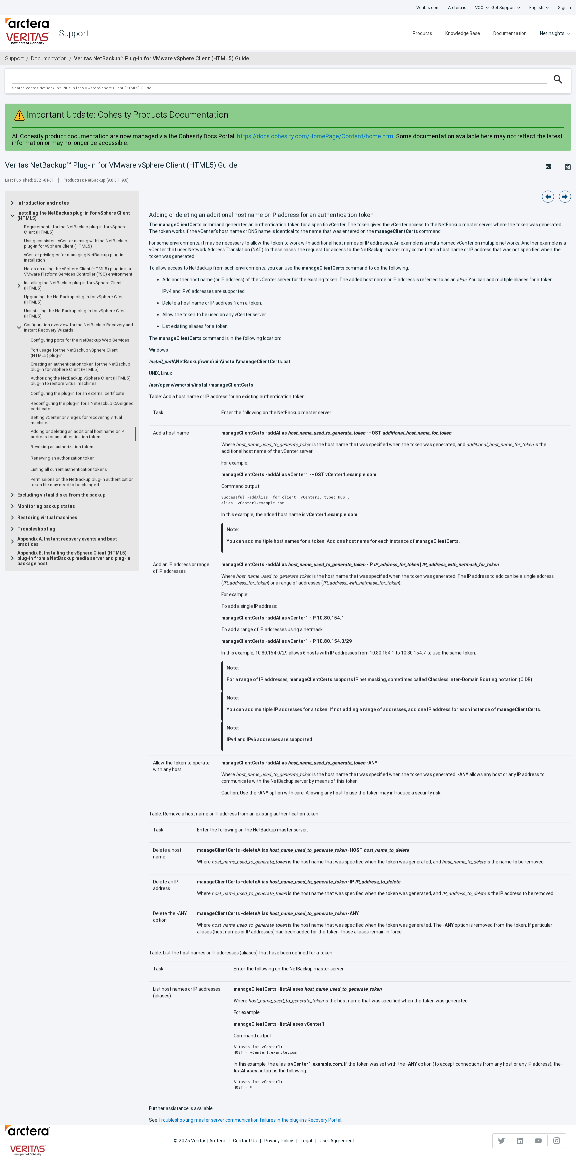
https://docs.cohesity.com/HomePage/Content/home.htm (315, 136)
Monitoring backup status (46, 506)
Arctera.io (457, 7)
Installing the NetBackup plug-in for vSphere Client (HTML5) (73, 215)
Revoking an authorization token (62, 447)
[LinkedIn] (520, 1140)
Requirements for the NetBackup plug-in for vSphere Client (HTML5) (75, 229)
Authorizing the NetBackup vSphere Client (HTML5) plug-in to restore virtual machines (81, 381)
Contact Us (245, 1140)
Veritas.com (428, 7)
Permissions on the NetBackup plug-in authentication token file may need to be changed (82, 482)
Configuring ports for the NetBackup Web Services (80, 340)
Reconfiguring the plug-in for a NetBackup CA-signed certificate (82, 406)
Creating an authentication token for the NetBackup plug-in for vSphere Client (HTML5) (80, 367)
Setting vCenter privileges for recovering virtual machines (76, 420)
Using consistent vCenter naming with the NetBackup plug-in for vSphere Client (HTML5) (75, 243)
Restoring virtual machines (47, 517)
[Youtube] (538, 1140)
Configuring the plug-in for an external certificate (77, 393)
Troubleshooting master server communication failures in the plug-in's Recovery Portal (249, 1120)
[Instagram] (557, 1140)
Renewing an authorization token (63, 458)
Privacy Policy (278, 1140)
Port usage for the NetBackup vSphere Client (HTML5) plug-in (74, 353)
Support (14, 58)
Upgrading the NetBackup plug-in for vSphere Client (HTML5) (74, 299)
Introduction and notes (43, 203)
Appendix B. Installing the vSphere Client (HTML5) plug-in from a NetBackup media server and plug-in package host (73, 558)
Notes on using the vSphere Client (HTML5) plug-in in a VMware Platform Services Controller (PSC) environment (78, 271)
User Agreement (337, 1140)
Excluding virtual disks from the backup (61, 495)
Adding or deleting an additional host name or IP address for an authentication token (77, 434)
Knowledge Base (462, 33)
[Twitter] (502, 1140)
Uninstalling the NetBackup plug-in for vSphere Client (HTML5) (75, 313)
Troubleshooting (36, 529)
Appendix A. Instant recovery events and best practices (67, 541)
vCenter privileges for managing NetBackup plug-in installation (73, 257)
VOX (479, 7)
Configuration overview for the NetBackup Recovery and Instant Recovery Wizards (78, 327)
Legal (306, 1140)
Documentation (510, 33)
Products (422, 33)
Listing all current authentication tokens (69, 469)
